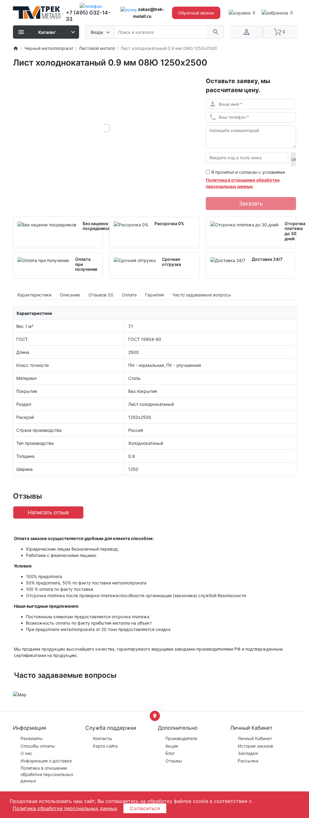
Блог (170, 753)
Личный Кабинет (255, 738)
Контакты (102, 738)
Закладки (248, 753)
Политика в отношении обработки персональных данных (47, 774)
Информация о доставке (46, 760)
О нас (26, 753)
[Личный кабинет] (246, 32)
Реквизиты (32, 738)
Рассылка (248, 760)
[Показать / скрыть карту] (155, 716)
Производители (181, 738)
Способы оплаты (38, 745)
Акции (171, 745)
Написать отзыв (48, 512)
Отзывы (173, 760)
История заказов (255, 745)
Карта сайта (105, 745)
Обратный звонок (196, 12)
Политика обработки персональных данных (65, 808)
